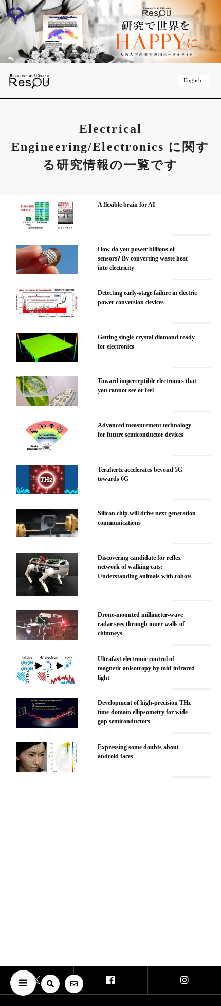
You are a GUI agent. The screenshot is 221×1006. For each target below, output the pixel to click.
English (192, 80)
